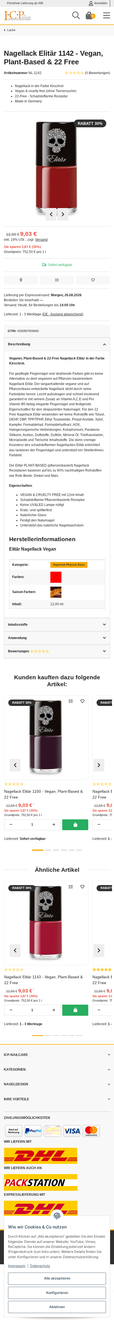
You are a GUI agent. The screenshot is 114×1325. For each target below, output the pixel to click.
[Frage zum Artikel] (21, 280)
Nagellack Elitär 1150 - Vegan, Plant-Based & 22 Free (43, 794)
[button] (57, 1054)
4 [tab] (64, 850)
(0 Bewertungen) (97, 73)
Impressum (16, 1266)
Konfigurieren (57, 1293)
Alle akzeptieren (57, 1278)
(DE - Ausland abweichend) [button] (62, 314)
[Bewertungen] (14, 784)
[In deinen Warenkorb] (75, 824)
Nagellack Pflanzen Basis (69, 564)
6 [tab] (79, 850)
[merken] (93, 280)
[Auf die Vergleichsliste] (57, 280)
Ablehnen (57, 1307)
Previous (51, 214)
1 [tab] (37, 850)
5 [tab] (71, 850)
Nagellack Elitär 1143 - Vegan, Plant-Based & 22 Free (43, 979)
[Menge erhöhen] (53, 825)
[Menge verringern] (10, 825)
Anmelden (100, 3)
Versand (41, 240)
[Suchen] (76, 16)
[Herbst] (55, 592)
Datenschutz (40, 1266)
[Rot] (55, 577)
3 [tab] (56, 850)
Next (63, 214)
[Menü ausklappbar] (106, 15)
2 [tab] (48, 850)
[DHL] (40, 1156)
